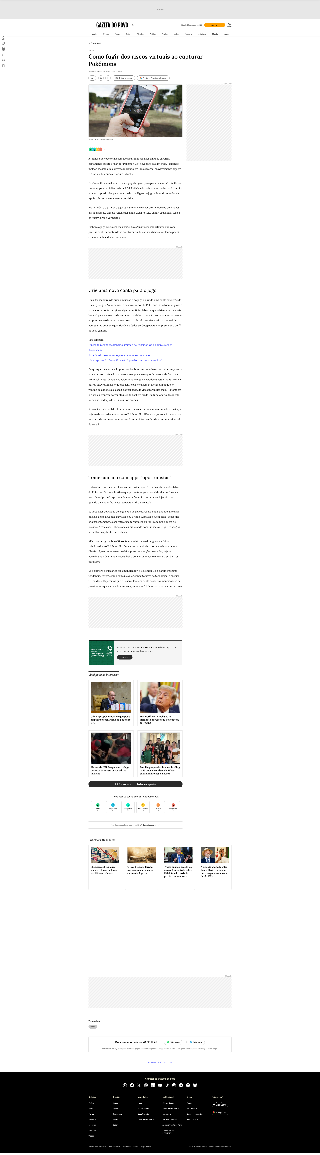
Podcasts (92, 1130)
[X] (139, 1085)
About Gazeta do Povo (171, 1108)
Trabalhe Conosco (169, 1119)
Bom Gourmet (143, 1108)
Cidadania (202, 34)
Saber (128, 34)
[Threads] (174, 1085)
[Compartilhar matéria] (101, 78)
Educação (92, 1125)
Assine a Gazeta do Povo (172, 1125)
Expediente (166, 1114)
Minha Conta (192, 1108)
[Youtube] (160, 1085)
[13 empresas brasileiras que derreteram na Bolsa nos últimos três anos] (105, 855)
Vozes (117, 34)
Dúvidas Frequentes (194, 1114)
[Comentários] (92, 78)
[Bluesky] (195, 1085)
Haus (140, 1103)
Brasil (90, 1108)
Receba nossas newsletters (168, 1131)
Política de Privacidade (97, 1147)
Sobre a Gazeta (168, 1103)
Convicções (117, 1114)
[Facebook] (132, 1085)
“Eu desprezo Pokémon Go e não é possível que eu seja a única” (125, 360)
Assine (189, 1103)
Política (153, 34)
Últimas (106, 34)
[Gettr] (188, 1085)
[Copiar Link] (3, 43)
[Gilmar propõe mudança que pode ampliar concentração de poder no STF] (111, 697)
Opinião (116, 1108)
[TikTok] (167, 1085)
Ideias (176, 34)
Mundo (215, 34)
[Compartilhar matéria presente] (3, 49)
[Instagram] (146, 1085)
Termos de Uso (114, 1147)
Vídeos (226, 34)
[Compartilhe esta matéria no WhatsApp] (3, 38)
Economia (188, 34)
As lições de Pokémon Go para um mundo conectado (119, 355)
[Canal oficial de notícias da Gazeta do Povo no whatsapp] (125, 1085)
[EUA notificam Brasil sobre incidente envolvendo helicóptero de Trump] (160, 697)
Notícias (94, 34)
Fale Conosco (192, 1119)
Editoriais (140, 34)
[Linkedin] (153, 1085)
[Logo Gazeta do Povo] (112, 24)
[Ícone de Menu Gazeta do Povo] (90, 25)
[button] (135, 826)
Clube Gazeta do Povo (146, 1119)
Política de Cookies (130, 1147)
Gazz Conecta (143, 1114)
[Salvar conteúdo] (108, 78)
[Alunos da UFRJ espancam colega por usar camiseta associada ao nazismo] (111, 748)
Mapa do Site (146, 1147)
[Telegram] (181, 1085)
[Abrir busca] (133, 24)
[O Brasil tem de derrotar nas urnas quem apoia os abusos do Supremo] (141, 855)
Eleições (165, 34)
